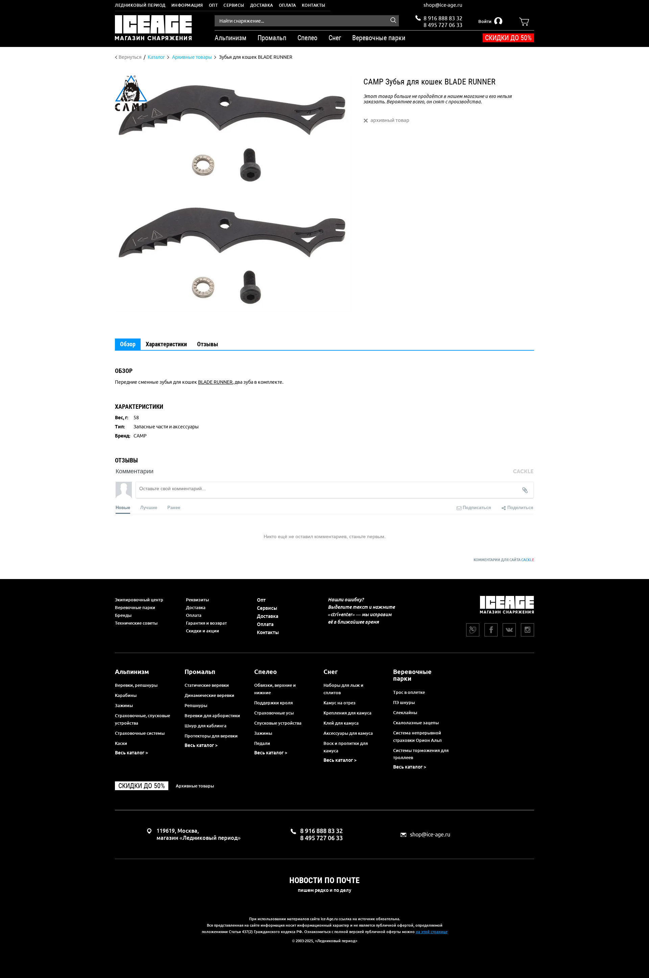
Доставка (261, 5)
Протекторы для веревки (211, 735)
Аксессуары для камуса (348, 733)
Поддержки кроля (273, 702)
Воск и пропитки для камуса (345, 747)
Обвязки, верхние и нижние (275, 689)
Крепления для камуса (347, 712)
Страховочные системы (140, 733)
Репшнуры (196, 705)
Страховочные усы (274, 712)
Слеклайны (405, 712)
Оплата (287, 5)
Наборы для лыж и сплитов (343, 689)
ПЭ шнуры (404, 702)
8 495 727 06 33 (443, 24)
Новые (123, 507)
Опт (213, 5)
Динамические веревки (209, 695)
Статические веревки (207, 685)
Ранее (173, 507)
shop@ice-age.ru (443, 5)
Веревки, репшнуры (136, 685)
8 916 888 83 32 (443, 18)
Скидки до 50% (508, 38)
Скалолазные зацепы (416, 722)
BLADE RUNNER (215, 382)
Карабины (126, 695)
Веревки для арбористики (212, 715)
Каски (121, 743)
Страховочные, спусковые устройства (142, 719)
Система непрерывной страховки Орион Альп (417, 736)
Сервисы (233, 5)
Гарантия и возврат (206, 623)
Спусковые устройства (278, 723)
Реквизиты (197, 599)
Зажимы (124, 705)
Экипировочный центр (139, 599)
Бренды (123, 615)
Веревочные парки (135, 607)
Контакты (314, 5)
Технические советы (136, 623)
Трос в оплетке (409, 692)
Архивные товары (195, 785)
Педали (262, 743)
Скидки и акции (202, 630)
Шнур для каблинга (205, 725)
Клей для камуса (341, 723)
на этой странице (432, 932)
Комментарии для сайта (504, 560)
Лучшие (148, 507)
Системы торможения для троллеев (421, 754)
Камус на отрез (339, 702)
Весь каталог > (131, 752)
